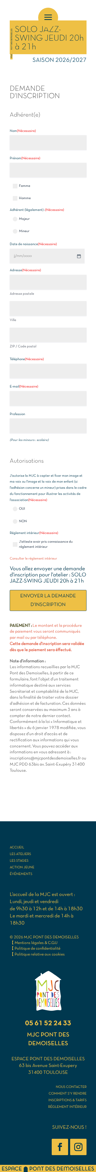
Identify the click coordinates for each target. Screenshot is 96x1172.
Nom (23, 131)
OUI (22, 508)
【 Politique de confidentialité (35, 948)
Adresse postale (22, 293)
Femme (24, 186)
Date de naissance (33, 244)
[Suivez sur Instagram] (78, 1147)
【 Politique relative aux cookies (37, 954)
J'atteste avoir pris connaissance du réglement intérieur (46, 544)
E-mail (24, 386)
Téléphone (27, 359)
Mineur (24, 231)
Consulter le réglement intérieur (33, 558)
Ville (13, 320)
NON (23, 521)
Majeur (24, 219)
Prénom (25, 158)
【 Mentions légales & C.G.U (34, 943)
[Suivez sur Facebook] (60, 1147)
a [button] (48, 18)
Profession (17, 414)
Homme (25, 198)
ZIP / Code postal (23, 346)
